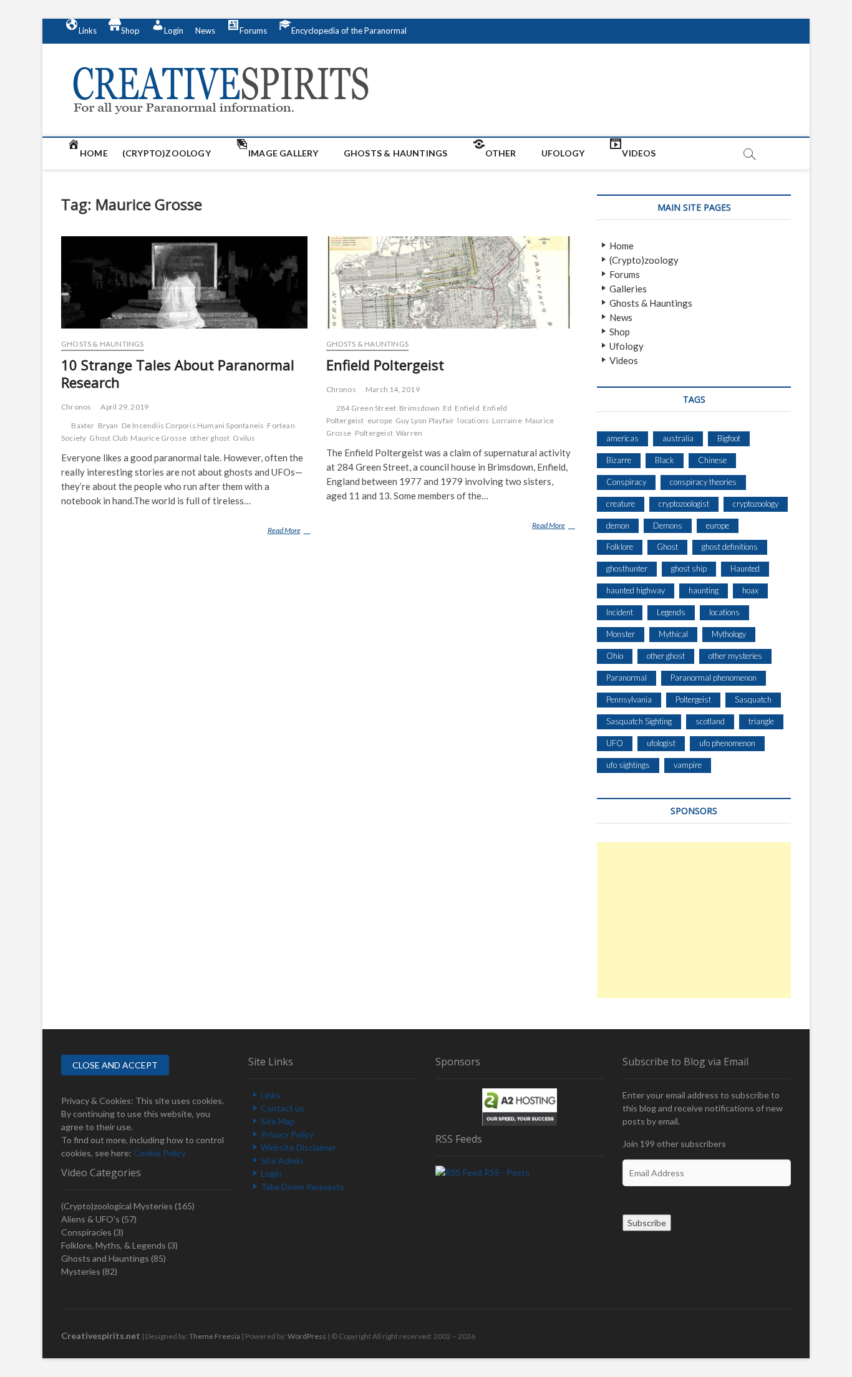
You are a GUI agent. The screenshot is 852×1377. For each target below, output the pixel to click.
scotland (710, 721)
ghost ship (689, 568)
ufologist (661, 743)
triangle (761, 721)
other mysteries (735, 656)
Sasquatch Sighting (639, 721)
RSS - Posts (507, 1172)
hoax (750, 590)
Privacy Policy (287, 1134)
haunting (704, 590)
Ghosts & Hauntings (102, 343)
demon (617, 525)
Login (271, 1173)
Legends (671, 612)
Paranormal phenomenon (713, 678)
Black (664, 460)
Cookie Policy (159, 1153)
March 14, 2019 (392, 389)
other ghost (210, 438)
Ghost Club (108, 438)
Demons (667, 525)
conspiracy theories (703, 482)
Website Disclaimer (298, 1147)
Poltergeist (374, 433)
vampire (688, 765)
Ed (447, 408)
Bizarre (618, 460)
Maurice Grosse (158, 438)
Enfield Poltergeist (385, 364)
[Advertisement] (694, 920)
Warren (409, 433)
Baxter (82, 425)
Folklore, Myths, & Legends (113, 1245)
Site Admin (282, 1160)
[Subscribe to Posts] (458, 1172)
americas (622, 438)
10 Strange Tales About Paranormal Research (177, 373)
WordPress (307, 1336)
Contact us (282, 1108)
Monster (620, 634)
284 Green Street (366, 408)
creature (620, 504)
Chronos (76, 406)
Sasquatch (753, 699)
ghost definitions (730, 547)
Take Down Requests (302, 1186)
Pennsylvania (629, 699)
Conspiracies (86, 1232)
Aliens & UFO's (90, 1219)
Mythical (673, 634)
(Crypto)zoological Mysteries (117, 1206)
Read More (287, 532)
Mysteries (80, 1271)
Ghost (667, 547)
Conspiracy (626, 482)
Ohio (614, 656)
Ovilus (244, 438)
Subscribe (646, 1222)
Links (271, 1095)
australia (678, 438)
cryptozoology (755, 504)
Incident (619, 612)
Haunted (745, 568)
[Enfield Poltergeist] (449, 282)
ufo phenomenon (727, 743)
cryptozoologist (684, 504)
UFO (614, 743)
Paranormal (626, 678)
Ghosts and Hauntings (105, 1258)
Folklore (619, 547)
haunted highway (635, 590)
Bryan (108, 425)
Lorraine (507, 420)
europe (379, 420)
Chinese (712, 460)
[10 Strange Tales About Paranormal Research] (184, 282)
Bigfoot (728, 438)
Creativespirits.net (100, 1335)
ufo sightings (628, 765)
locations (473, 420)
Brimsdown (419, 408)
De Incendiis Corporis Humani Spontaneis (193, 425)
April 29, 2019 (124, 406)
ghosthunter (626, 568)
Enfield (467, 408)
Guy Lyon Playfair (424, 420)
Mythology (729, 634)
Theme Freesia (214, 1336)
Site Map (278, 1121)
